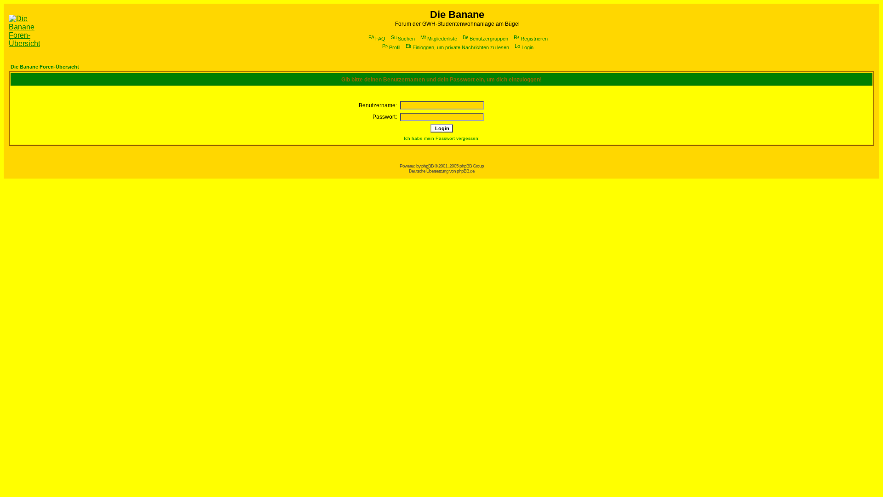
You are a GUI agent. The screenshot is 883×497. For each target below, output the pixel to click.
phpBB (427, 165)
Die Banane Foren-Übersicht (45, 66)
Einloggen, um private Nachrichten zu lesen (461, 47)
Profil (394, 47)
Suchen (406, 38)
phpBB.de (466, 170)
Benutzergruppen (489, 38)
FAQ (380, 38)
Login (527, 47)
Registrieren (534, 38)
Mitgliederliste (442, 38)
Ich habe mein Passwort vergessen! (442, 138)
